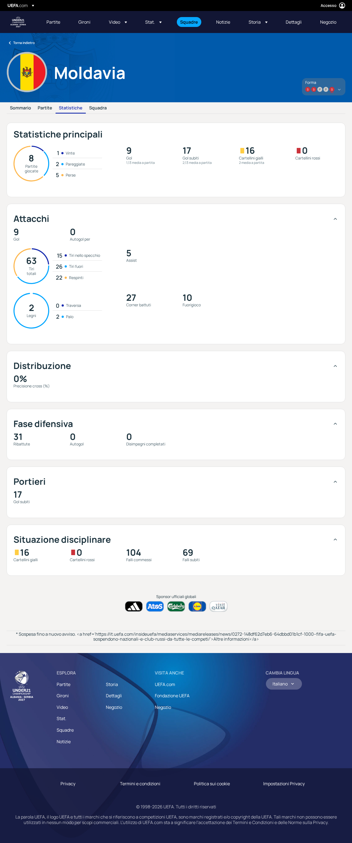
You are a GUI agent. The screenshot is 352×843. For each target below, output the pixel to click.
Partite (45, 108)
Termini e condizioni (140, 784)
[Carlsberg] (176, 606)
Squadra (98, 108)
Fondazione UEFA (172, 696)
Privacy (68, 784)
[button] (118, 22)
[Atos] (155, 606)
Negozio (114, 707)
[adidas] (134, 606)
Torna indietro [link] (24, 42)
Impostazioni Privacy (284, 784)
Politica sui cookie (212, 784)
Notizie (64, 742)
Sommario (20, 108)
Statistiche (70, 108)
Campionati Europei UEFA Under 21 (18, 22)
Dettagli (114, 696)
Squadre (65, 730)
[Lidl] (197, 606)
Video (62, 707)
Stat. (61, 718)
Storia (112, 684)
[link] (53, 22)
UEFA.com (165, 684)
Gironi (63, 696)
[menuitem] (55, 22)
